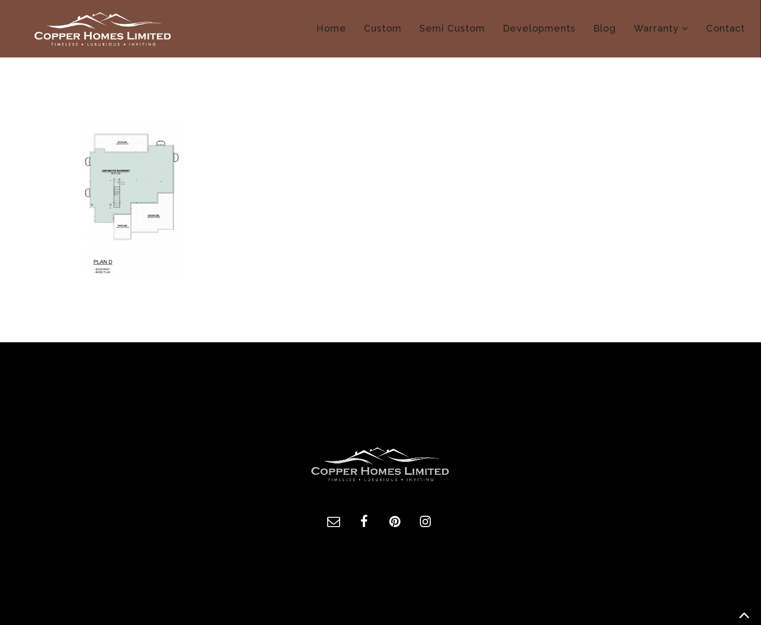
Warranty (656, 28)
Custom (383, 28)
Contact (725, 28)
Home (331, 28)
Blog (604, 28)
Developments (539, 28)
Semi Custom (452, 28)
